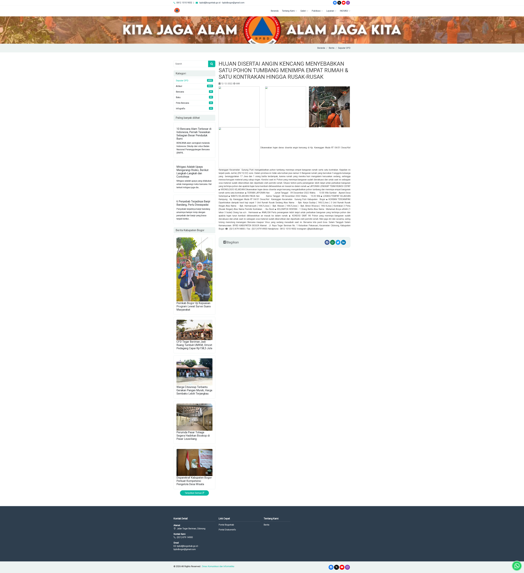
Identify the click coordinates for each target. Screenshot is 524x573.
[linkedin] (343, 242)
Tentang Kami (288, 11)
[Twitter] (339, 3)
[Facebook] (335, 3)
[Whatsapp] (332, 242)
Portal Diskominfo (227, 530)
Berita (331, 48)
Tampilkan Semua (193, 493)
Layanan (330, 11)
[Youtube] (344, 3)
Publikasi (316, 11)
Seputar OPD (344, 48)
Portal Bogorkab (226, 525)
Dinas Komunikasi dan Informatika (218, 566)
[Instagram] (348, 3)
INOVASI (344, 11)
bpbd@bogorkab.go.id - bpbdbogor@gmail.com (222, 2)
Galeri (303, 11)
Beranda (275, 11)
